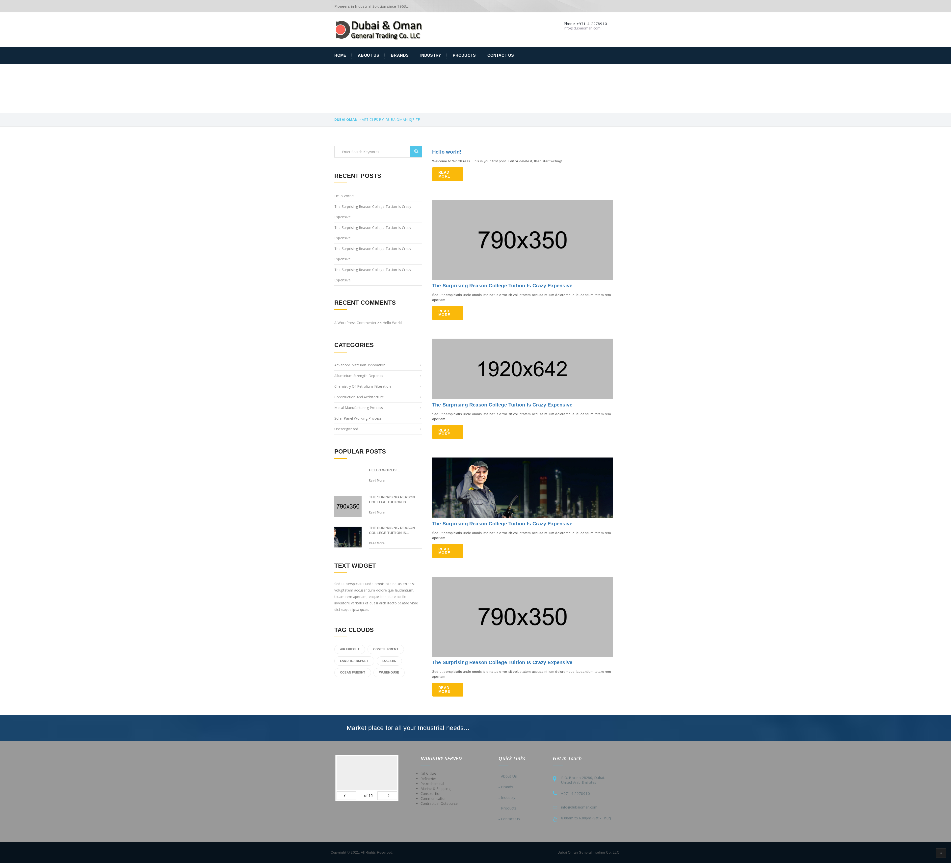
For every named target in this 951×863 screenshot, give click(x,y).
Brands (400, 55)
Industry (430, 55)
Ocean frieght (352, 672)
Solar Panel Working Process (358, 418)
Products (464, 55)
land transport (354, 661)
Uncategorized (346, 429)
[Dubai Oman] (378, 29)
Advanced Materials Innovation (359, 365)
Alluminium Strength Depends (358, 375)
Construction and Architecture (359, 397)
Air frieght (349, 649)
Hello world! (446, 152)
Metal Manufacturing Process (358, 407)
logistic (389, 661)
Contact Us (500, 55)
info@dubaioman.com (579, 807)
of (367, 795)
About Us (368, 55)
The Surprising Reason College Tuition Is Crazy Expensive (502, 285)
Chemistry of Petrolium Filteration (362, 386)
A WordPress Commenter (355, 322)
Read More (444, 174)
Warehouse (389, 672)
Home (340, 55)
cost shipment (385, 649)
